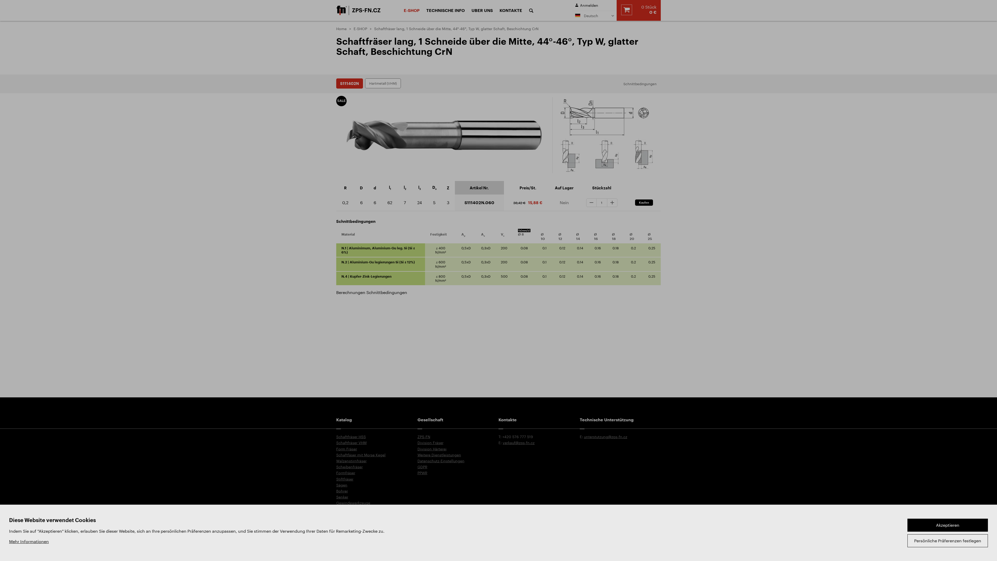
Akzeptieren (947, 525)
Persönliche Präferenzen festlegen (947, 540)
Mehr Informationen (29, 541)
